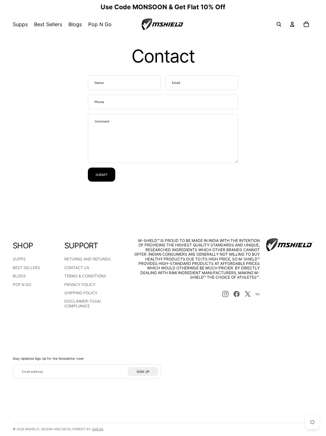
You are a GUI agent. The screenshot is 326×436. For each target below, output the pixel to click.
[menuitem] (20, 24)
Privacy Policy (80, 284)
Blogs (19, 276)
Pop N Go (22, 284)
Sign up (143, 371)
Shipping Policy (80, 292)
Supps (19, 259)
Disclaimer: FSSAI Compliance (82, 303)
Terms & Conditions (85, 276)
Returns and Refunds (87, 259)
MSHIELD (32, 429)
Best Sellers (26, 267)
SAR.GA (97, 429)
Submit (102, 175)
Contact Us (76, 267)
